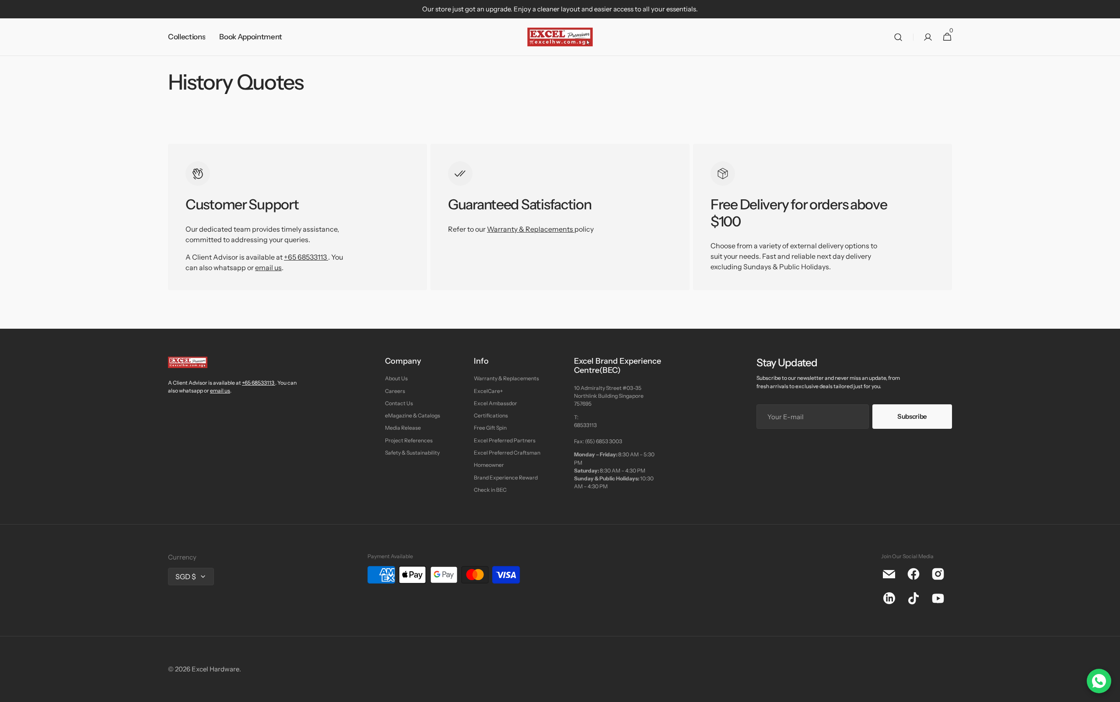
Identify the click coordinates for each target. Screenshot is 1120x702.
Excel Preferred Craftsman (507, 452)
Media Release (403, 427)
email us (268, 267)
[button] (898, 37)
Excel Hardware (215, 669)
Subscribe (912, 416)
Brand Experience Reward (506, 477)
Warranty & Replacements (530, 229)
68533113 (585, 425)
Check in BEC (490, 490)
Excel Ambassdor (495, 403)
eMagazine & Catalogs (412, 415)
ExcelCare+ (488, 391)
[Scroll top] (1109, 692)
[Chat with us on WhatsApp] (1099, 681)
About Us (396, 378)
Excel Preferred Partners (505, 440)
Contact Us (399, 403)
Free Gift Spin (490, 427)
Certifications (491, 415)
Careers (395, 391)
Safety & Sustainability (412, 452)
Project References (409, 440)
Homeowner (489, 465)
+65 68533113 (305, 257)
